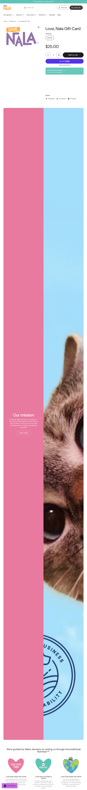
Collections (12, 21)
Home (5, 21)
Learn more (23, 433)
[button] (76, 8)
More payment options (64, 65)
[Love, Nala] (7, 7)
